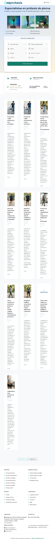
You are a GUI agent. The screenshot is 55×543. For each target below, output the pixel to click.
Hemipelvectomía (34, 480)
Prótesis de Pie (9, 488)
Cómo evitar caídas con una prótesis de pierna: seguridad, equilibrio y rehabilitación (44, 306)
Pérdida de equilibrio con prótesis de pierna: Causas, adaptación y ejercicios (27, 306)
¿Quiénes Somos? (34, 494)
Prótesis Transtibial (10, 478)
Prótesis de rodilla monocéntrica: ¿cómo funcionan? (28, 120)
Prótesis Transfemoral (11, 475)
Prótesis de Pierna (10, 473)
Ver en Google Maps (8, 522)
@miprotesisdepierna (11, 529)
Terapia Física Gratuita (11, 502)
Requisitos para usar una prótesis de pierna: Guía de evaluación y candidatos (27, 214)
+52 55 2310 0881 (34, 517)
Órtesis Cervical (9, 497)
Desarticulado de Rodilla (36, 473)
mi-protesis (8, 531)
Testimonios (33, 497)
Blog (31, 502)
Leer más (8, 177)
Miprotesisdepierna (10, 528)
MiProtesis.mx (33, 504)
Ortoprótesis (33, 478)
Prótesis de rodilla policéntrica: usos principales (10, 120)
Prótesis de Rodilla (10, 485)
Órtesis (7, 494)
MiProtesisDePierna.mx (38, 538)
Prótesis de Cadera (10, 483)
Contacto (32, 499)
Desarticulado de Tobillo (36, 475)
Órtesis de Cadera (10, 499)
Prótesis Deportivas (10, 480)
